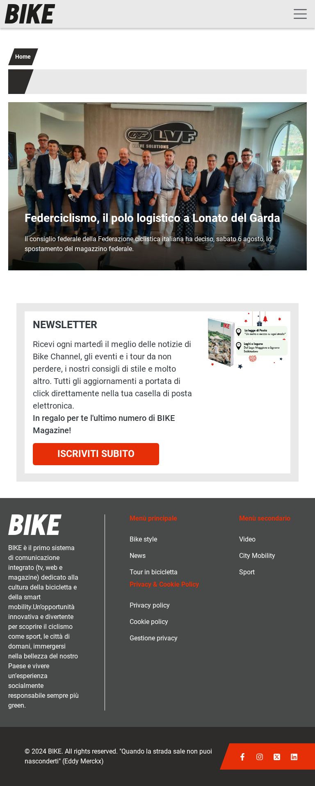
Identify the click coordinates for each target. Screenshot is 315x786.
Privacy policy (150, 605)
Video (247, 539)
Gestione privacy (154, 638)
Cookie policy (149, 622)
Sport (247, 572)
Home (23, 56)
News (138, 556)
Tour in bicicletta (154, 572)
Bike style (143, 539)
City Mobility (257, 556)
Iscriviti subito (96, 453)
